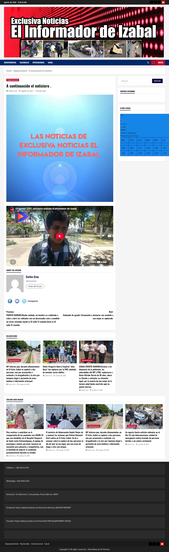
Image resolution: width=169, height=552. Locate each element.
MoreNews (92, 549)
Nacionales (24, 62)
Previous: (32, 318)
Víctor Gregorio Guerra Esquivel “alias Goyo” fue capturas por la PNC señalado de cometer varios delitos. (59, 369)
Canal (50, 62)
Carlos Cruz (12, 91)
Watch (160, 62)
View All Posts (35, 286)
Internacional (38, 62)
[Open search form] (148, 62)
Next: (88, 315)
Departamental (10, 62)
